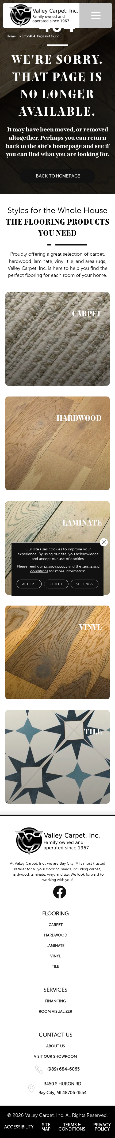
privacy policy (55, 566)
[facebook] (59, 892)
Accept (29, 584)
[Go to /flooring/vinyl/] (57, 652)
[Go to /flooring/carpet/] (57, 339)
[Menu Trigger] (96, 15)
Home (11, 36)
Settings (84, 584)
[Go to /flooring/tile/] (57, 757)
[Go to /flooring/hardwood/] (57, 443)
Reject (56, 584)
